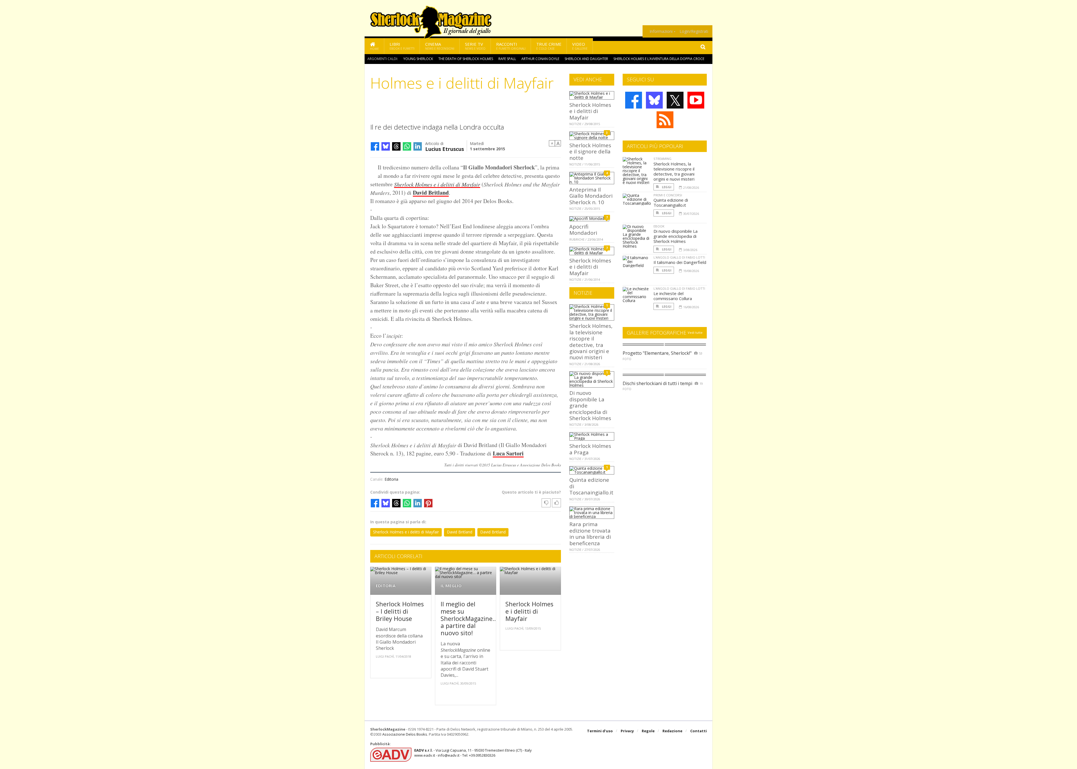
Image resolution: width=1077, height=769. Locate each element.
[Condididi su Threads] (396, 146)
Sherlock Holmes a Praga (590, 448)
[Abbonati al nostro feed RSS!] (665, 119)
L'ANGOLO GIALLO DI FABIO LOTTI (679, 257)
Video (580, 45)
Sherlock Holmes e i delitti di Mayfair (406, 532)
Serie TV (475, 45)
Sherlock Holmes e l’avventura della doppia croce (658, 58)
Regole (648, 730)
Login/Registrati (694, 31)
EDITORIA (385, 586)
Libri (402, 45)
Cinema (439, 45)
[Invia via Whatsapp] (407, 146)
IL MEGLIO (451, 586)
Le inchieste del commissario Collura (672, 296)
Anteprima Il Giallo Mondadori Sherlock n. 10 (591, 196)
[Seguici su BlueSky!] (654, 100)
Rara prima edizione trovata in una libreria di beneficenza (590, 533)
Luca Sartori (508, 453)
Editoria (391, 479)
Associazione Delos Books (404, 734)
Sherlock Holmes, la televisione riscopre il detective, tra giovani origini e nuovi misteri (591, 341)
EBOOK (658, 226)
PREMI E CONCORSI (667, 195)
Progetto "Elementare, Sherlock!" (657, 353)
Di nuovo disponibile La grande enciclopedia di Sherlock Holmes (675, 236)
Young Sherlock (418, 58)
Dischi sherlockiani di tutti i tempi (657, 383)
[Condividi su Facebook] (375, 146)
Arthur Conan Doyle (540, 58)
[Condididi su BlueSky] (385, 146)
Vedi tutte (695, 332)
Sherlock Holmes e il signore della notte (590, 151)
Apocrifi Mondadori (583, 229)
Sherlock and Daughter (586, 58)
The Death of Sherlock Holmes (465, 58)
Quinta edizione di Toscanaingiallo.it (670, 202)
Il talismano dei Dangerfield (679, 262)
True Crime (548, 45)
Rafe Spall (507, 58)
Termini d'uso (600, 730)
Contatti (698, 730)
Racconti (511, 45)
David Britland (431, 192)
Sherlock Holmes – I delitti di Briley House (400, 611)
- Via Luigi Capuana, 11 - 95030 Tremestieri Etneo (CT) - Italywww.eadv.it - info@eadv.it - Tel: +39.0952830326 (473, 753)
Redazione (672, 730)
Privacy (627, 730)
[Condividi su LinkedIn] (417, 146)
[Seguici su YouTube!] (695, 100)
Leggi (666, 187)
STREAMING (662, 158)
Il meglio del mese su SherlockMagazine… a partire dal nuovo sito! (469, 618)
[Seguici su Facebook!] (633, 100)
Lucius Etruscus (444, 148)
